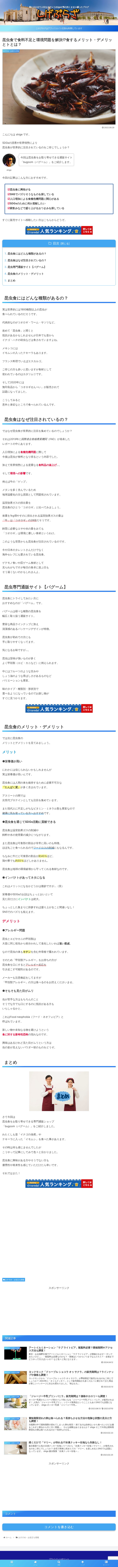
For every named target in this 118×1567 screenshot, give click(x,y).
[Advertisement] (59, 1236)
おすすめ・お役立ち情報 (14, 1280)
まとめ (11, 280)
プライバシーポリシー (59, 1559)
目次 (56, 243)
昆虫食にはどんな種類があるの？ (27, 253)
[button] (109, 763)
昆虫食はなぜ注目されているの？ (27, 260)
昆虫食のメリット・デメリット (26, 273)
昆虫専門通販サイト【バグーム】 (27, 266)
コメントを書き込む (59, 1527)
